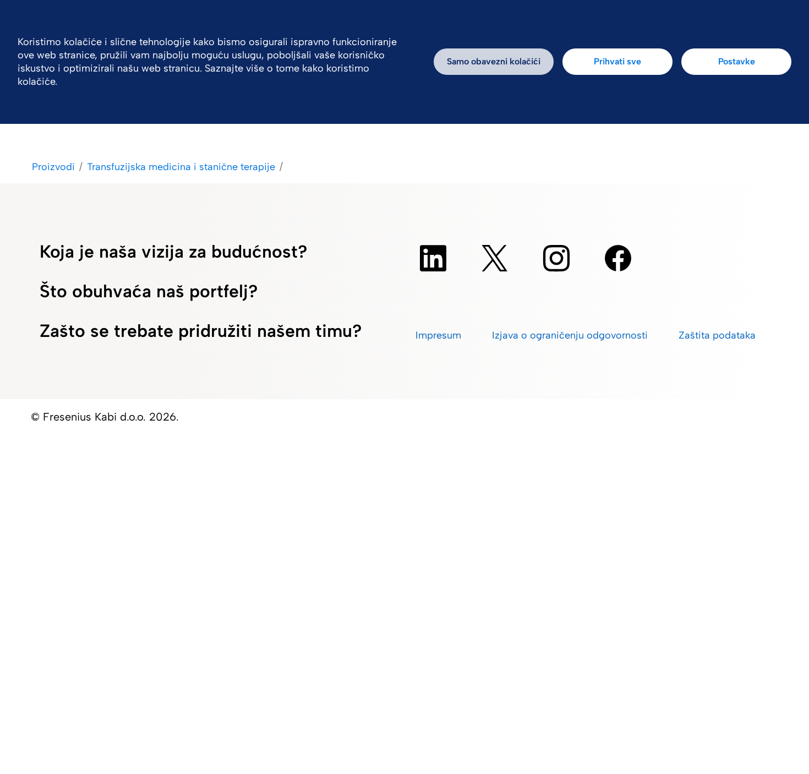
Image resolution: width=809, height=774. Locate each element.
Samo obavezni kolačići (493, 61)
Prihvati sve (617, 61)
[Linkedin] (433, 258)
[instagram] (556, 258)
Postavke (736, 61)
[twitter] (494, 258)
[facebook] (618, 258)
